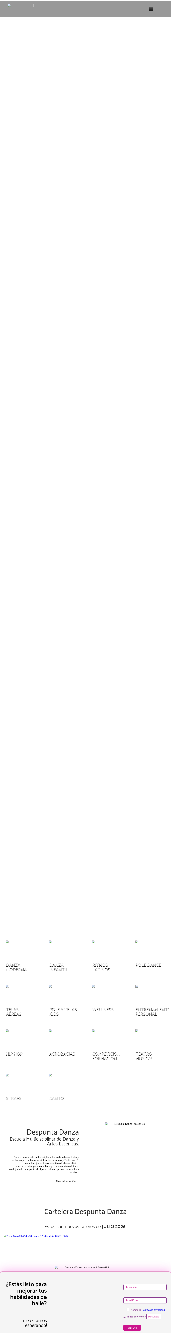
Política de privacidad (153, 1309)
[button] (151, 9)
